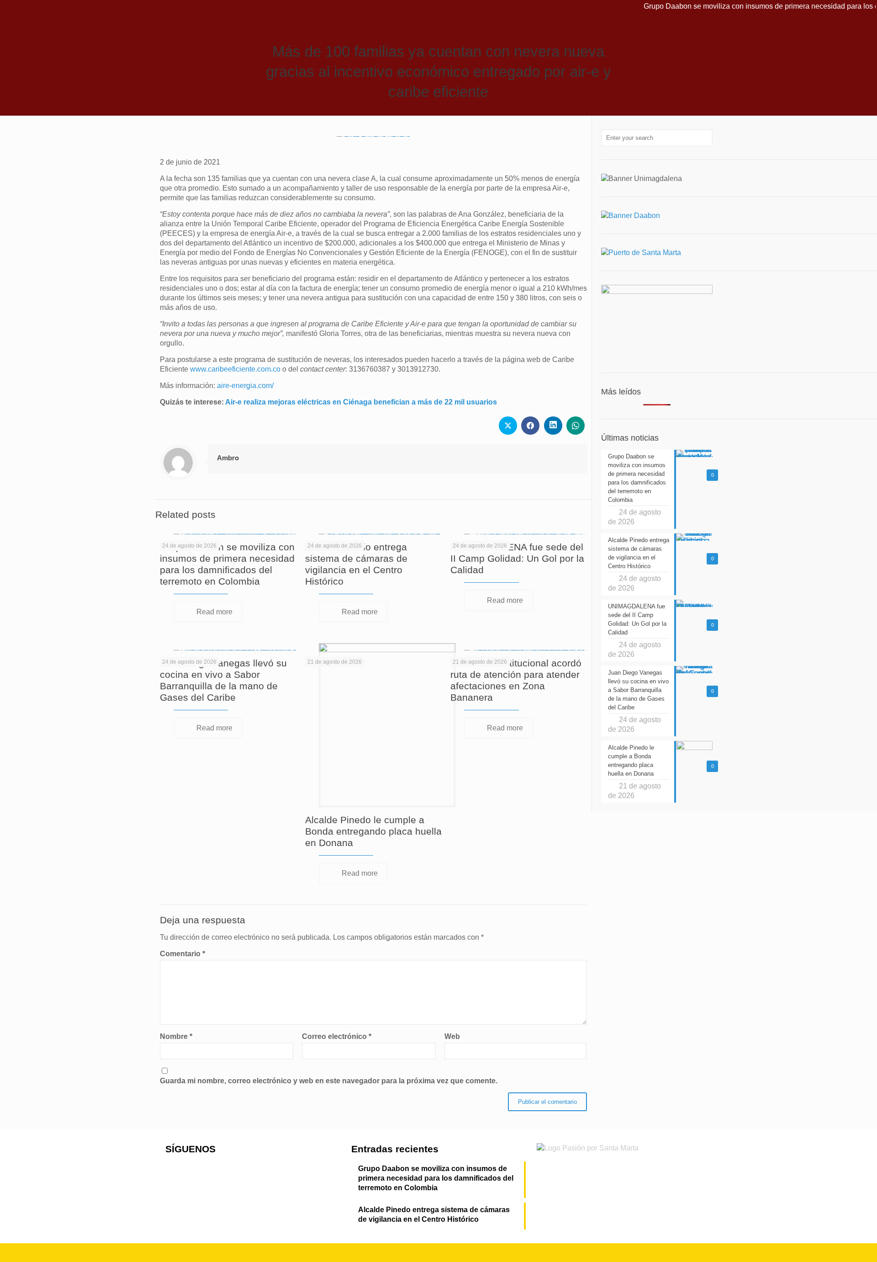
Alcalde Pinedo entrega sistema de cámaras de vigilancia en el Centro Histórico (434, 1214)
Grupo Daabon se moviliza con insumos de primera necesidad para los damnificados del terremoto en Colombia (435, 1178)
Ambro (228, 458)
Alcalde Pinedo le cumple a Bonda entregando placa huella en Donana (373, 831)
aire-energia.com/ (245, 385)
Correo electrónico (336, 1036)
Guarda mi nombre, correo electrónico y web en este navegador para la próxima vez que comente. (328, 1081)
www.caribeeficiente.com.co (235, 369)
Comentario (182, 954)
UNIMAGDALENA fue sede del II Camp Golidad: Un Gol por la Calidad (517, 558)
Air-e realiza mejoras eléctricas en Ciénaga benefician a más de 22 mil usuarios (361, 402)
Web (452, 1036)
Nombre (176, 1036)
